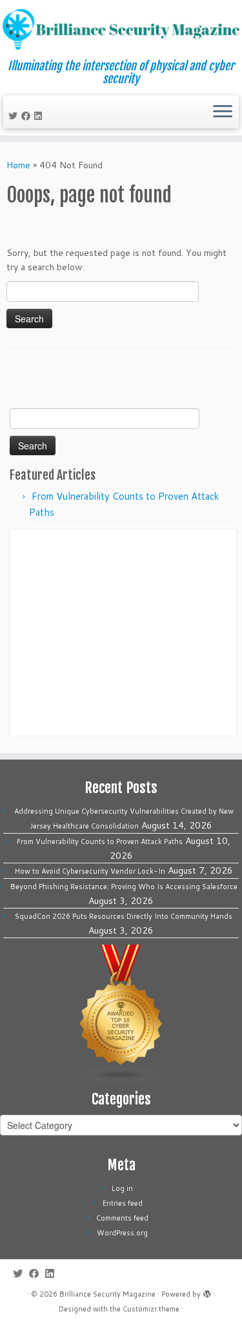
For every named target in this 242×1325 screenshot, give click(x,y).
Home (18, 165)
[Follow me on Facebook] (27, 116)
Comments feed (122, 1218)
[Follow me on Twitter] (14, 116)
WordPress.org (122, 1233)
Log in (122, 1188)
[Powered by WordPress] (207, 1291)
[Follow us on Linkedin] (40, 116)
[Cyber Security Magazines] (121, 1013)
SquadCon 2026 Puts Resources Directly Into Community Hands (123, 916)
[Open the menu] (222, 112)
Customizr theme (151, 1309)
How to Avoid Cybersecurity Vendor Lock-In (90, 871)
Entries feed (123, 1203)
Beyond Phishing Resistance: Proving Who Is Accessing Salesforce (123, 886)
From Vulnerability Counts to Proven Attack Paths (100, 841)
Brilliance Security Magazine (107, 1294)
